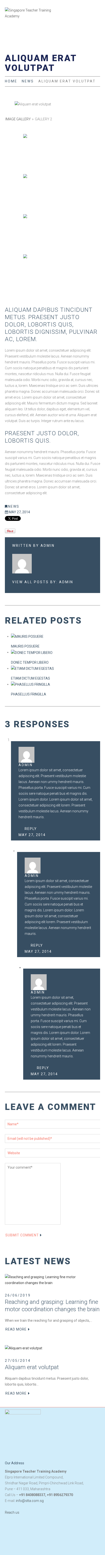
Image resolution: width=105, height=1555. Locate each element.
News (28, 81)
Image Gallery (18, 119)
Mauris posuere (25, 646)
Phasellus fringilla (28, 694)
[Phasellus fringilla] (30, 684)
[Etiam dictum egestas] (32, 668)
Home (11, 81)
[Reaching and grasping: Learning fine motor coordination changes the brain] (48, 1280)
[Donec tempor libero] (31, 652)
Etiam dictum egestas (30, 678)
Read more (16, 1329)
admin (48, 546)
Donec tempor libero (30, 662)
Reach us (12, 1512)
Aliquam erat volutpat (32, 1367)
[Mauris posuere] (27, 636)
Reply (31, 829)
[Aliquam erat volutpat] (23, 1348)
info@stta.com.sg (30, 1501)
